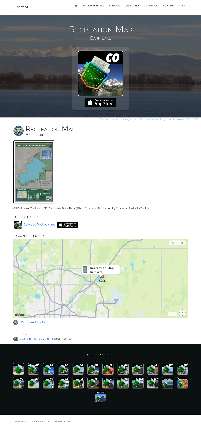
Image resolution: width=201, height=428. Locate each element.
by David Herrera (142, 119)
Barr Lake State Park (34, 322)
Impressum (20, 421)
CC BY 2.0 (192, 119)
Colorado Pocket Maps (39, 224)
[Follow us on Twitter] (76, 5)
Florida (168, 5)
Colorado (151, 5)
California (132, 5)
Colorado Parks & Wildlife (36, 338)
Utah (181, 5)
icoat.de (22, 7)
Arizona (114, 5)
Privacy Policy (40, 421)
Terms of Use (62, 421)
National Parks (93, 5)
